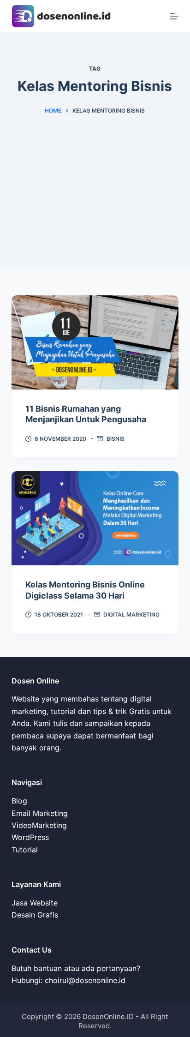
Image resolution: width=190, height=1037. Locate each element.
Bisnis (116, 438)
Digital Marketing (131, 614)
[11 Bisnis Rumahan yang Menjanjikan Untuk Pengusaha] (95, 342)
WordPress (30, 837)
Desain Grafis (35, 914)
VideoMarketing (39, 825)
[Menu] (174, 16)
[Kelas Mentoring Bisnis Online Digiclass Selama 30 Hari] (95, 518)
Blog (19, 800)
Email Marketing (40, 813)
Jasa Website (35, 902)
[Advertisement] (95, 210)
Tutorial (25, 849)
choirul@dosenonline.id (85, 980)
